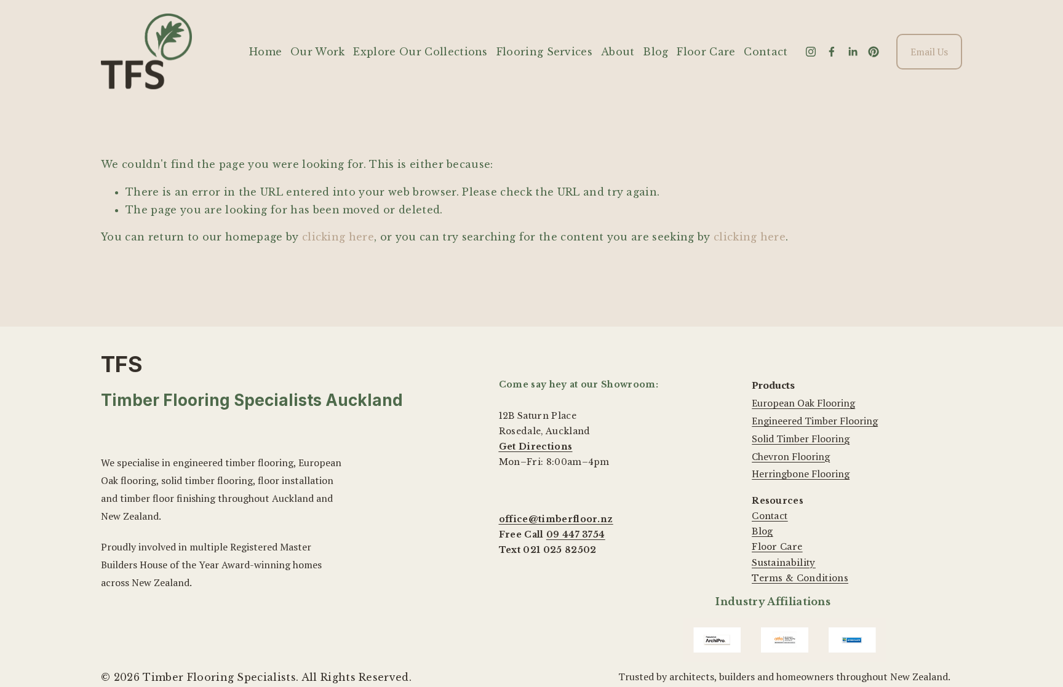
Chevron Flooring (791, 456)
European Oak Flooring (803, 403)
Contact (765, 52)
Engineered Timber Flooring (815, 420)
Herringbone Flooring (801, 473)
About (618, 52)
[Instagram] (811, 52)
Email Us (929, 51)
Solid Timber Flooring (801, 438)
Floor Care (706, 52)
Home (265, 52)
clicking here (338, 237)
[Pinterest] (873, 52)
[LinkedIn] (852, 52)
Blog (655, 52)
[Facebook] (832, 52)
